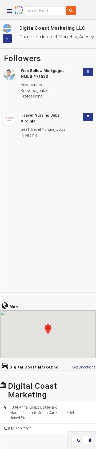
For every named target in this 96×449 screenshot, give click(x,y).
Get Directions (84, 367)
